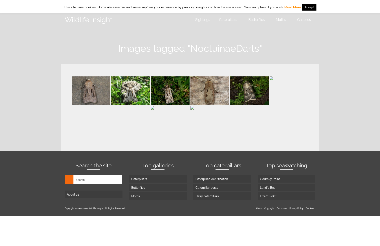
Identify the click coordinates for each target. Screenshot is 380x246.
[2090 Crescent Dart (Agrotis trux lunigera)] (249, 90)
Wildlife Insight (88, 20)
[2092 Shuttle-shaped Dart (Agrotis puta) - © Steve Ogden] (170, 120)
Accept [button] (309, 7)
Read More (292, 7)
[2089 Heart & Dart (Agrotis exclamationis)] (209, 90)
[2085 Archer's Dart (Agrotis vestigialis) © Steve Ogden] (130, 90)
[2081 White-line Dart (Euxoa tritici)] (91, 90)
